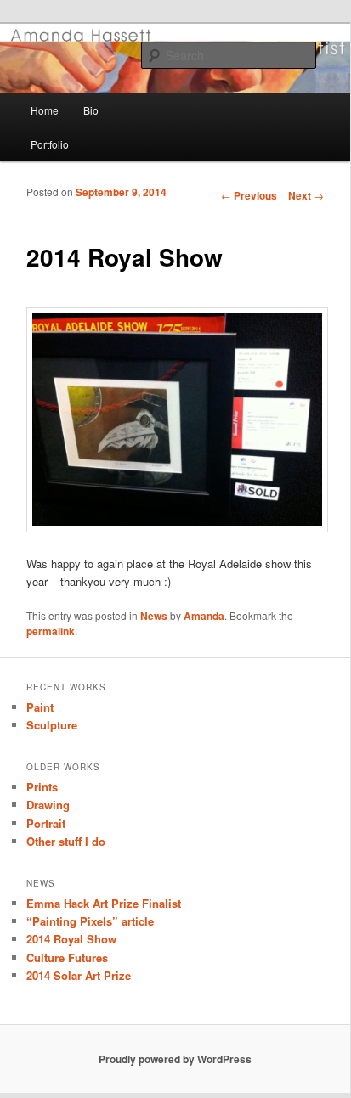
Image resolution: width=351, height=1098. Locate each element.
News (153, 615)
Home (45, 110)
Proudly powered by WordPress (175, 1059)
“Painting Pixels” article (90, 921)
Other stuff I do (65, 841)
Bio (91, 110)
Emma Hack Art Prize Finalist (103, 903)
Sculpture (51, 725)
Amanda (204, 615)
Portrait (45, 823)
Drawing (48, 805)
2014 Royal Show (71, 939)
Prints (42, 787)
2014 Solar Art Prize (78, 975)
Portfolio (50, 144)
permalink (50, 631)
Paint (40, 707)
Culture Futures (67, 957)
